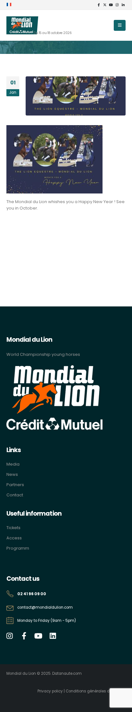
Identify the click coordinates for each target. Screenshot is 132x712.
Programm (17, 548)
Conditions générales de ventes (96, 691)
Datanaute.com (67, 673)
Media (13, 464)
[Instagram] (117, 5)
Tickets (13, 528)
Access (14, 538)
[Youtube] (111, 5)
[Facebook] (98, 5)
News (12, 474)
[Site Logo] (22, 25)
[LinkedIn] (123, 5)
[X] (105, 5)
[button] (120, 25)
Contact (14, 495)
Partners (15, 485)
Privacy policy (50, 691)
